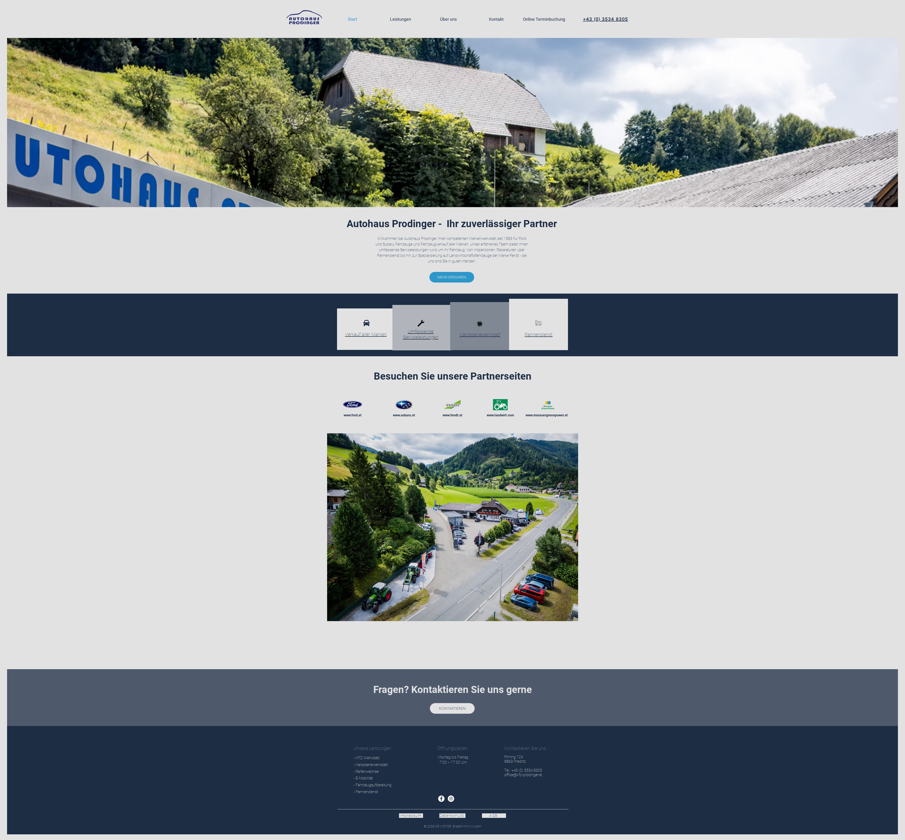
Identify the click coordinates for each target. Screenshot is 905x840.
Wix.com (474, 826)
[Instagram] (451, 798)
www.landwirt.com (500, 415)
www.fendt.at (452, 415)
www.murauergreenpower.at (547, 415)
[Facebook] (441, 798)
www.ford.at (353, 415)
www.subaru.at (404, 415)
